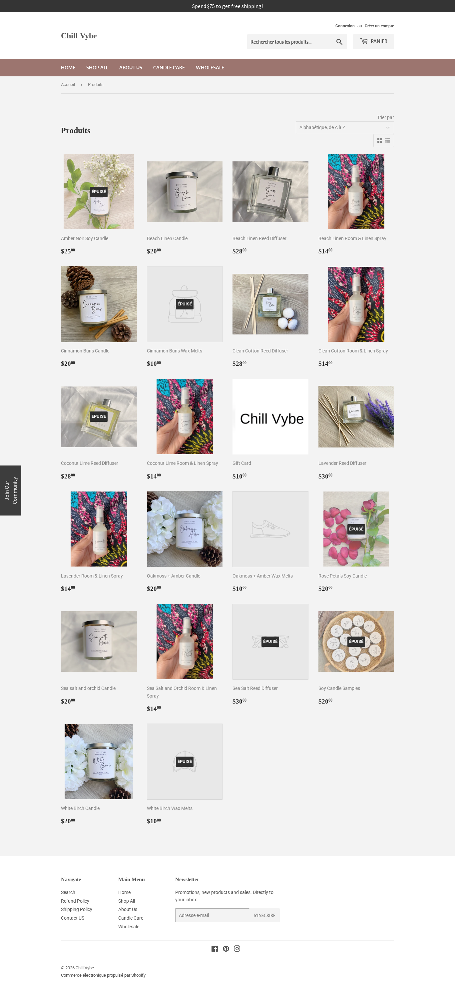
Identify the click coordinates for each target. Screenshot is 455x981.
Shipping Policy (76, 909)
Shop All (97, 67)
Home (68, 67)
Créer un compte (379, 26)
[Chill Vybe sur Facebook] (214, 949)
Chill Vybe (79, 35)
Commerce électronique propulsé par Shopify (103, 975)
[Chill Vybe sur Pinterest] (226, 949)
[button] (10, 490)
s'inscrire (264, 915)
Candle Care (169, 67)
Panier (378, 41)
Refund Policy (75, 901)
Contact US (72, 918)
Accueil (68, 84)
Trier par (385, 117)
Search (68, 892)
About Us (130, 67)
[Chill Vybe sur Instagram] (237, 949)
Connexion (345, 26)
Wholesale (210, 67)
